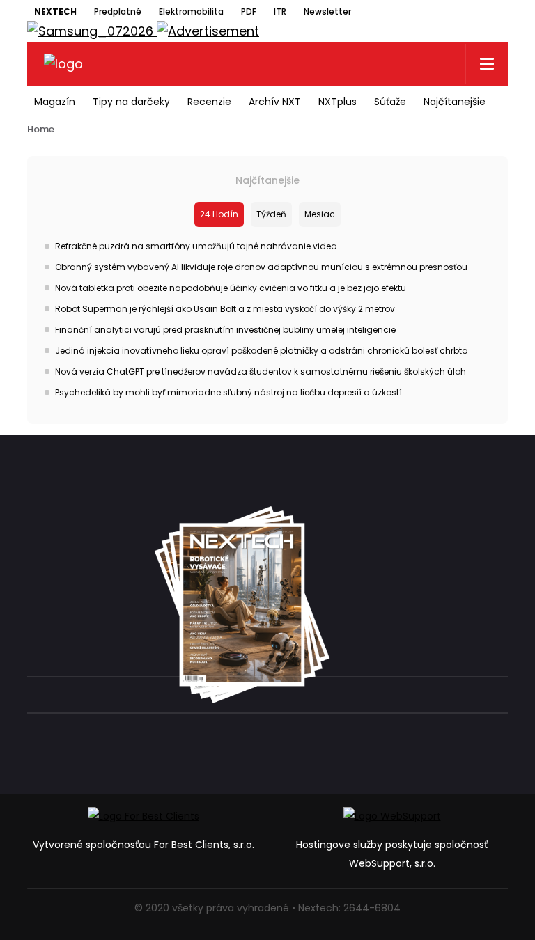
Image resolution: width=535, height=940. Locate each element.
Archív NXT (275, 102)
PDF (248, 11)
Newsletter (327, 11)
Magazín (54, 102)
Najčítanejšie (455, 102)
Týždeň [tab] (271, 214)
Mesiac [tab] (319, 214)
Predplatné (117, 11)
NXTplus (337, 102)
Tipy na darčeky (131, 102)
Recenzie (209, 102)
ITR (280, 11)
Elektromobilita (191, 11)
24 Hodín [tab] (219, 214)
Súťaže (390, 102)
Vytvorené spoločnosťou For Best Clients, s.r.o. (143, 845)
